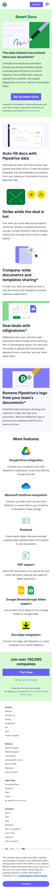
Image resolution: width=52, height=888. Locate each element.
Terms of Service (37, 691)
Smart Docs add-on (31, 111)
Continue (26, 884)
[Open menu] (47, 4)
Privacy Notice (40, 875)
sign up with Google (27, 680)
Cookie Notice (25, 875)
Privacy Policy (26, 694)
